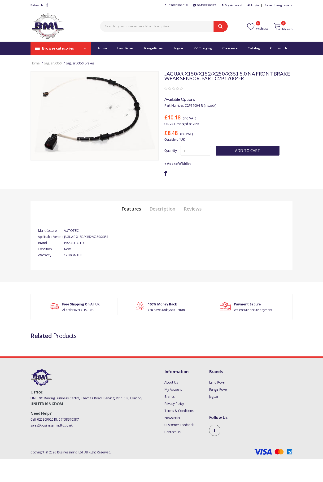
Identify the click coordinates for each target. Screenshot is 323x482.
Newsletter (172, 417)
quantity (170, 150)
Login (255, 5)
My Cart (287, 28)
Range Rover (218, 389)
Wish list (261, 28)
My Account (233, 5)
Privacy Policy (174, 403)
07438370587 (206, 5)
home (35, 63)
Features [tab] (131, 209)
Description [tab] (162, 209)
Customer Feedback (179, 425)
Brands (169, 396)
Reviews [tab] (193, 209)
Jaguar (213, 396)
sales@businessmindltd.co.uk (52, 425)
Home (102, 48)
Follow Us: (37, 5)
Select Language (277, 5)
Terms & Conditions (179, 410)
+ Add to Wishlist (177, 163)
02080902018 (178, 5)
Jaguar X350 (52, 63)
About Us (171, 382)
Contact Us (172, 432)
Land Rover (217, 382)
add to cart (247, 150)
